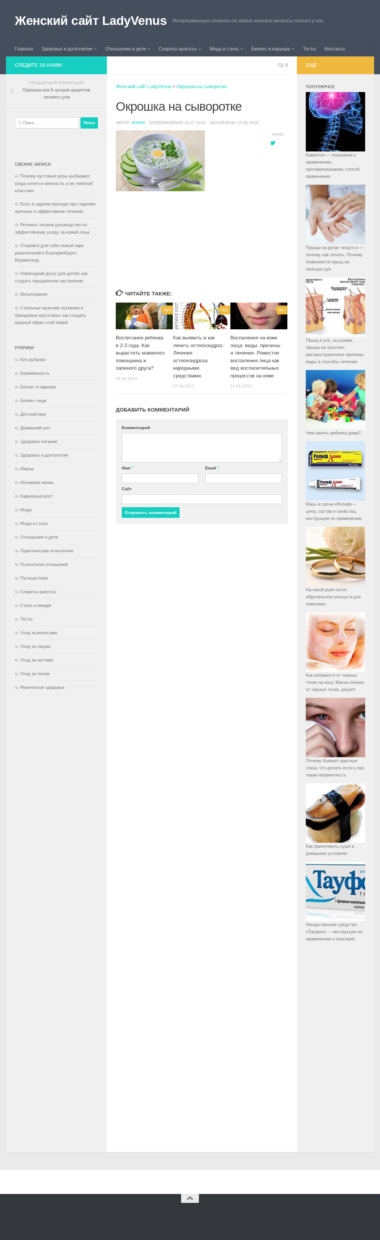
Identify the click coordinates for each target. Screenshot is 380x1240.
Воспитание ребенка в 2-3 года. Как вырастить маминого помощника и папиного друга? (140, 353)
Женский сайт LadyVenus (91, 21)
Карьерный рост (36, 496)
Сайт (127, 488)
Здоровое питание (38, 441)
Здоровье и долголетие (67, 48)
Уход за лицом (35, 646)
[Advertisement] (187, 240)
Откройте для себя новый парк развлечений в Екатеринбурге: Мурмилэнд (49, 252)
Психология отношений (44, 564)
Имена (27, 468)
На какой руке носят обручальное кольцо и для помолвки (333, 596)
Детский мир (33, 414)
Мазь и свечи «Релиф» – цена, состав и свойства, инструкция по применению (334, 511)
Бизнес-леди (33, 400)
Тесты (309, 48)
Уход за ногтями (36, 659)
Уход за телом (35, 673)
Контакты (334, 48)
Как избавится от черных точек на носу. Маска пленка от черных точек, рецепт (335, 682)
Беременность (35, 373)
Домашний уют (35, 427)
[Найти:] (47, 123)
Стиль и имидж (35, 605)
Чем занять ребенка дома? (333, 432)
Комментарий (136, 427)
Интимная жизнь (37, 482)
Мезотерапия (33, 294)
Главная (24, 48)
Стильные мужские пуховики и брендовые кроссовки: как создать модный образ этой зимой (50, 315)
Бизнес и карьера (270, 48)
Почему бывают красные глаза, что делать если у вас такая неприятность (335, 767)
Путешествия (34, 578)
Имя (127, 468)
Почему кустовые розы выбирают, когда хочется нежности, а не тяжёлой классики (54, 183)
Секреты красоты (178, 48)
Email (212, 468)
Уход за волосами (38, 632)
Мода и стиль (224, 48)
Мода (25, 509)
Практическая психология (46, 550)
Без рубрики (32, 359)
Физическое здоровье (42, 687)
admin (138, 122)
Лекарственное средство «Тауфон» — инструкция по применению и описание (334, 931)
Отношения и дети (125, 48)
